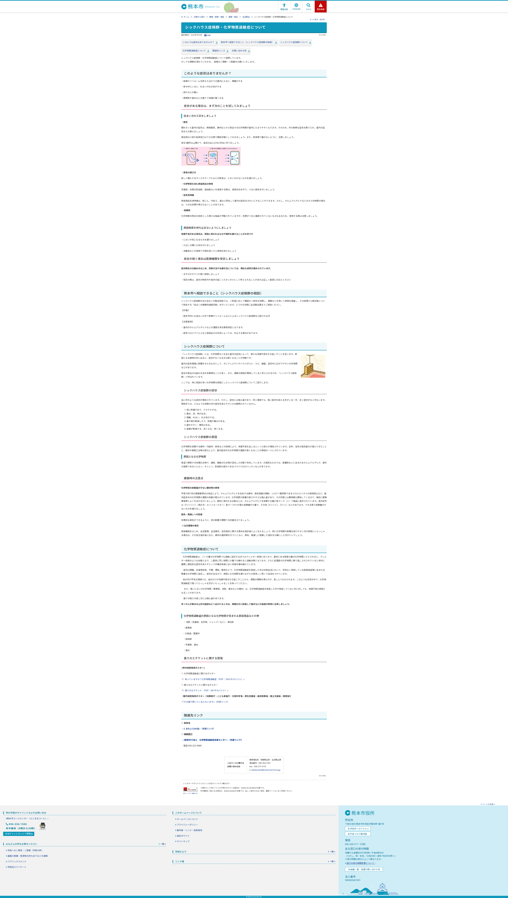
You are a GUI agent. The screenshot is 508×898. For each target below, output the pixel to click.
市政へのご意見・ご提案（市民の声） (25, 850)
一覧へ (163, 844)
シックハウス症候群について (294, 42)
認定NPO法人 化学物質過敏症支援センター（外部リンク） (213, 740)
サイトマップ (183, 841)
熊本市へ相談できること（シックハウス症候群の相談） (247, 42)
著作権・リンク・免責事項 (189, 830)
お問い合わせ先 (239, 50)
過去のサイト (183, 836)
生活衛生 (246, 17)
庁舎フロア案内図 (358, 834)
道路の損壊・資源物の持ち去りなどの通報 (27, 856)
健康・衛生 (233, 17)
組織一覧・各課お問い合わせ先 (365, 869)
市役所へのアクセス (359, 828)
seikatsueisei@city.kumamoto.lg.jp (265, 770)
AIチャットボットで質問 (19, 834)
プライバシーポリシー (187, 825)
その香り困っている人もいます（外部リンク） (207, 702)
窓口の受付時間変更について (360, 863)
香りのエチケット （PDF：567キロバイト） (205, 690)
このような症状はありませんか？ (198, 42)
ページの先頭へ (488, 804)
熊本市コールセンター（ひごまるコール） (27, 818)
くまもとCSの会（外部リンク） (200, 729)
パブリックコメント (16, 861)
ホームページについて (187, 819)
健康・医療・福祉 (216, 17)
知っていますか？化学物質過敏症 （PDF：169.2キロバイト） (213, 679)
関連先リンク (218, 50)
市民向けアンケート (16, 867)
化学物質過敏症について (194, 50)
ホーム (186, 17)
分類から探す (199, 17)
